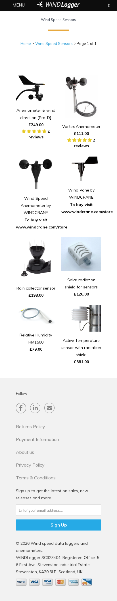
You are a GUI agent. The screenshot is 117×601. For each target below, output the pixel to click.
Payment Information (37, 439)
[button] (34, 131)
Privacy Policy (30, 465)
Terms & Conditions (36, 478)
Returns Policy (30, 426)
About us (25, 452)
